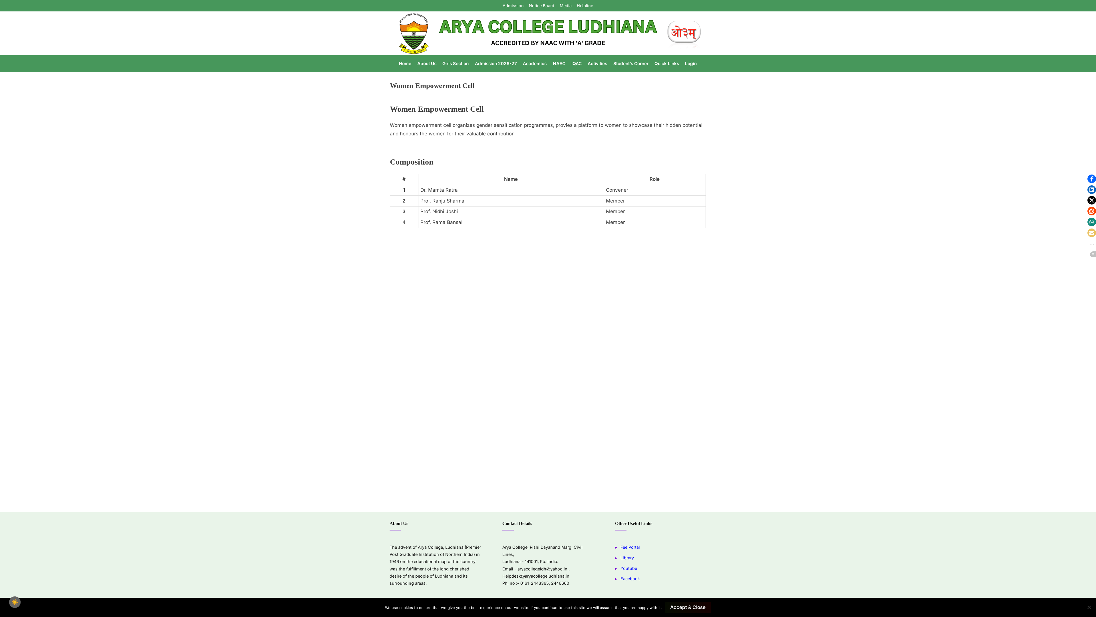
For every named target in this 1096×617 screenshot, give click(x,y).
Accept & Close (688, 607)
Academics (535, 63)
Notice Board (541, 5)
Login (691, 63)
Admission (513, 5)
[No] (1089, 607)
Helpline (585, 5)
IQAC (576, 63)
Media (566, 5)
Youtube (628, 568)
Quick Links (666, 63)
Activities (597, 63)
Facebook (630, 578)
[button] (1091, 179)
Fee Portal (630, 547)
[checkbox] (15, 602)
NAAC (559, 63)
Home (405, 63)
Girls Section (455, 63)
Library (627, 557)
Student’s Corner (630, 63)
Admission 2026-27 (496, 63)
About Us (426, 63)
